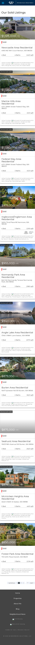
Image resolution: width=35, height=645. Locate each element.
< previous (11, 583)
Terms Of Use (10, 629)
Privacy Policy (24, 629)
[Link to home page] (11, 3)
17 (27, 583)
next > (32, 583)
